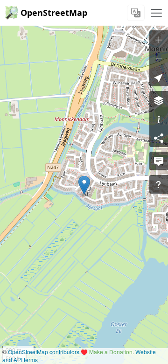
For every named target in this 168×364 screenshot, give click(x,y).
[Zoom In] (158, 39)
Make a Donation (111, 352)
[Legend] (158, 119)
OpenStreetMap (54, 12)
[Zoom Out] (158, 58)
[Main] (156, 13)
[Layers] (158, 100)
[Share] (158, 137)
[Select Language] (136, 13)
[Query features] (158, 184)
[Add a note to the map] (158, 161)
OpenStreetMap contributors (43, 352)
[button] (84, 185)
